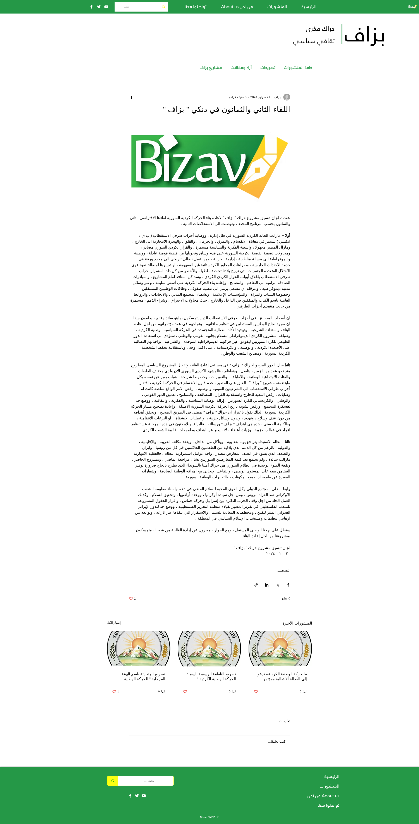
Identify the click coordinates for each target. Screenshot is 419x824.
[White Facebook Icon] (130, 795)
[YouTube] (106, 6)
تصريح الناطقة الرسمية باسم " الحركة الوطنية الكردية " (211, 676)
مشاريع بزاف (211, 67)
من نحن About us (323, 795)
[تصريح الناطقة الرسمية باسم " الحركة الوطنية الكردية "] (209, 648)
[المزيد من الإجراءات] (131, 97)
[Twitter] (98, 6)
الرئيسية (332, 776)
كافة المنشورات (298, 67)
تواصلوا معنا (328, 805)
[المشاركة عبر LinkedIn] (267, 585)
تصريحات (268, 67)
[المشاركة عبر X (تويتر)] (277, 585)
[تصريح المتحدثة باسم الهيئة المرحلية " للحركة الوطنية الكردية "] (138, 648)
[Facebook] (91, 6)
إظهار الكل (114, 622)
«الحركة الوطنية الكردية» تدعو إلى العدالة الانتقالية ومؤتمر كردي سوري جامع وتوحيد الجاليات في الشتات (282, 676)
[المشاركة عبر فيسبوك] (288, 585)
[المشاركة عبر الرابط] (256, 585)
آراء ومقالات (241, 67)
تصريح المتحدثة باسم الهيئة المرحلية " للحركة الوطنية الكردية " (143, 676)
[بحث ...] (112, 781)
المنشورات (329, 786)
